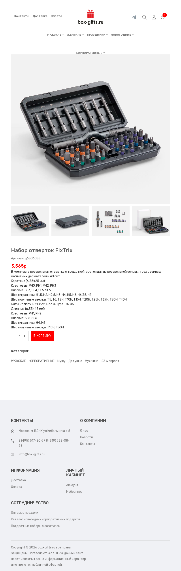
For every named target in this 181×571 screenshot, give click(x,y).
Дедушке (75, 361)
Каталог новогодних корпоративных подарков (45, 519)
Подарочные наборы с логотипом (35, 526)
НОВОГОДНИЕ (121, 34)
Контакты (21, 16)
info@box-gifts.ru (32, 454)
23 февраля (110, 361)
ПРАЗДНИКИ (96, 34)
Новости (86, 437)
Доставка (18, 480)
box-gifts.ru (46, 547)
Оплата (16, 487)
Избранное (74, 492)
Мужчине (91, 361)
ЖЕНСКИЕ (74, 34)
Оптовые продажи (24, 513)
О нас (84, 431)
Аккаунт (72, 485)
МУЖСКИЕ (54, 34)
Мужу (61, 361)
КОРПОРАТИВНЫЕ (89, 52)
